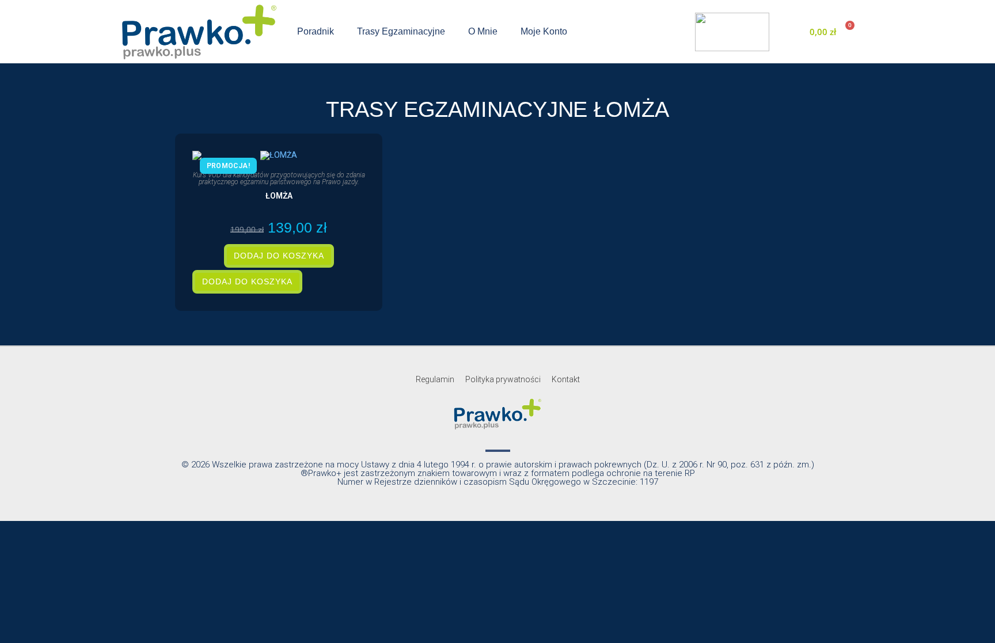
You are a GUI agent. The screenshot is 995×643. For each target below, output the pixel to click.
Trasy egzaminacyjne (401, 31)
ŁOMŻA (279, 195)
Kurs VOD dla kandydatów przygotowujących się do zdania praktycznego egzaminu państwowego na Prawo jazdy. (279, 178)
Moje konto (544, 31)
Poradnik (315, 31)
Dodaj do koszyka (279, 255)
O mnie (483, 31)
